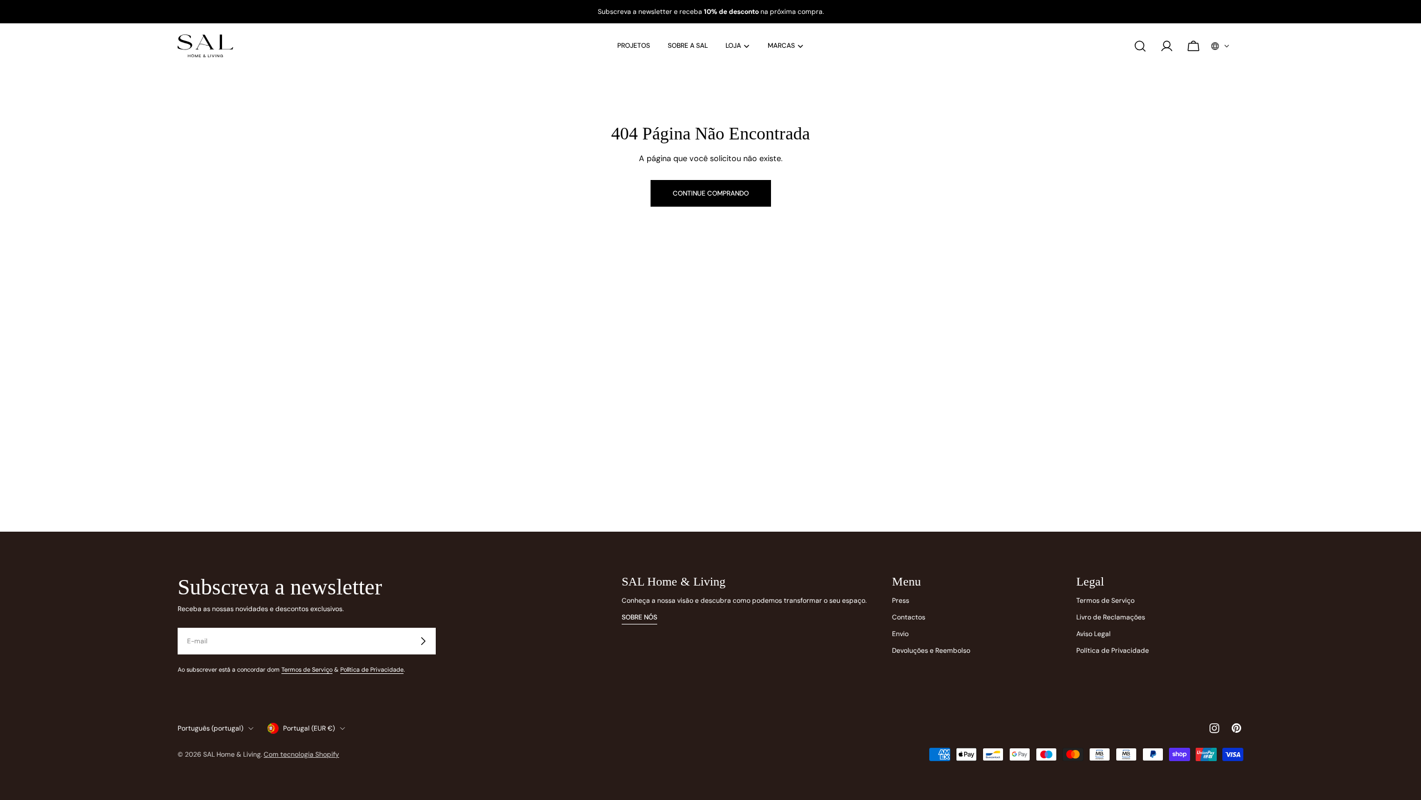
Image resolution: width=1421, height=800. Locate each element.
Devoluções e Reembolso (931, 650)
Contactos (908, 617)
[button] (1220, 46)
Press (900, 600)
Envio (900, 633)
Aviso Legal (1093, 633)
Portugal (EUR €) (309, 728)
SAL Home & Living (232, 754)
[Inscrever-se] (423, 641)
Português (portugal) (210, 728)
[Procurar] (1140, 46)
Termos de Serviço (306, 669)
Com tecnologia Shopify (301, 754)
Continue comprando (711, 193)
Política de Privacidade (372, 669)
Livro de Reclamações (1110, 617)
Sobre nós (639, 617)
